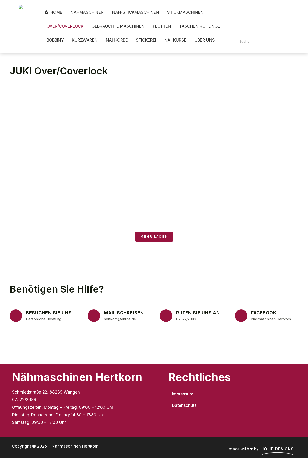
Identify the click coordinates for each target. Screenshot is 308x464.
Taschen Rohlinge (199, 26)
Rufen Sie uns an (198, 312)
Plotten (162, 26)
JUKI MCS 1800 (223, 154)
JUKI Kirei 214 (80, 110)
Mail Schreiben (124, 312)
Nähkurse (175, 40)
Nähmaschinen (87, 12)
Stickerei (146, 40)
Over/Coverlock (65, 26)
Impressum (182, 394)
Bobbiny (55, 40)
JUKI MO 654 (264, 110)
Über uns (205, 40)
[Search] (278, 41)
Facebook (263, 312)
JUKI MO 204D (174, 110)
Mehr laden (154, 236)
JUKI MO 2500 (272, 154)
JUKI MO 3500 (33, 110)
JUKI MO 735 (220, 110)
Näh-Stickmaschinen (135, 12)
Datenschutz (184, 405)
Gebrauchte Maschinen (118, 26)
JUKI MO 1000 (126, 110)
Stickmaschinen (185, 12)
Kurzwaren (85, 40)
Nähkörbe (117, 40)
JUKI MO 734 (270, 198)
